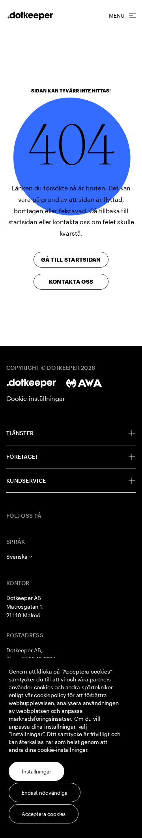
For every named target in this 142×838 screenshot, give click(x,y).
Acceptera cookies (43, 814)
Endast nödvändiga (44, 793)
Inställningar (36, 771)
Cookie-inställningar (35, 398)
